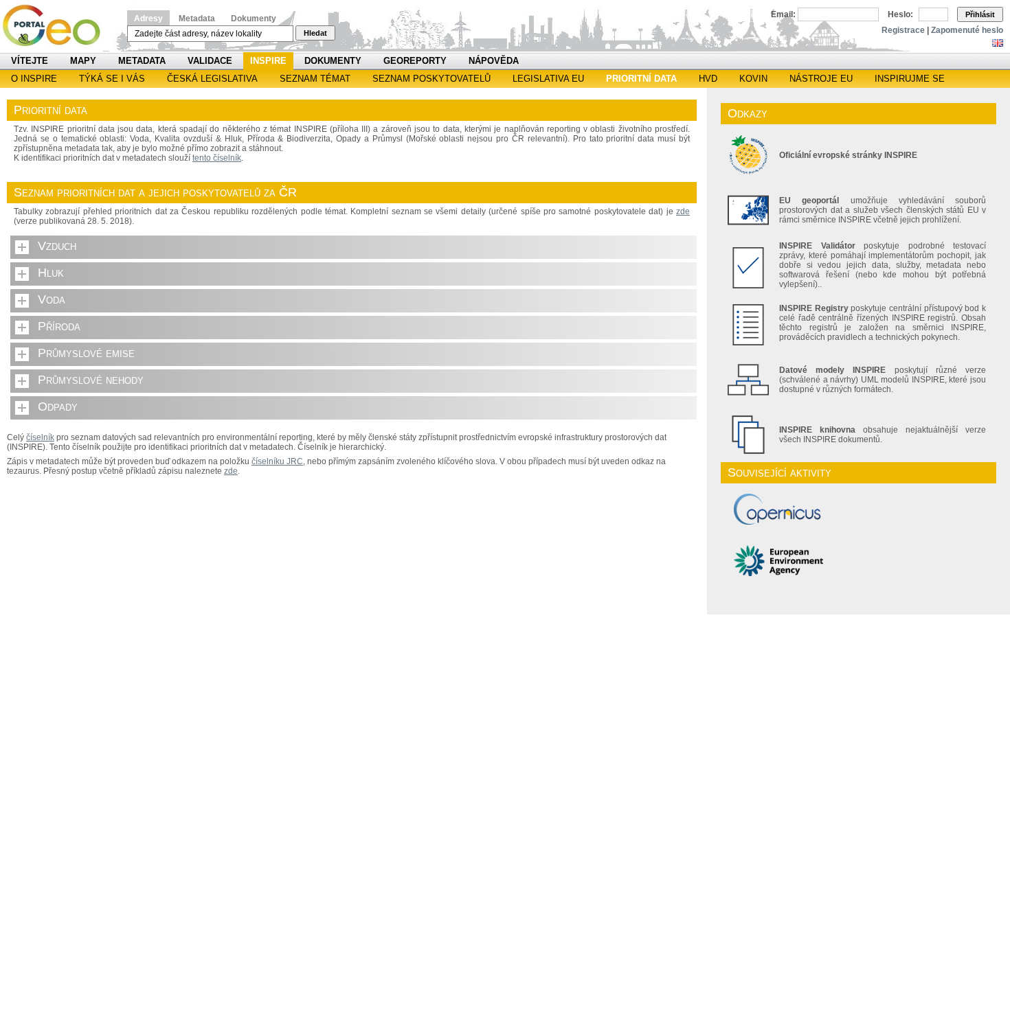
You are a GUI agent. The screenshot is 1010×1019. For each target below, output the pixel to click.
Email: (783, 14)
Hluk (51, 272)
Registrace (903, 30)
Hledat (315, 33)
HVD (708, 78)
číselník (40, 437)
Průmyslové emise (86, 353)
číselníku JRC (277, 461)
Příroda (59, 326)
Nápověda (494, 61)
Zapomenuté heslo (967, 30)
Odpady (58, 406)
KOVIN (753, 78)
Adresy (148, 18)
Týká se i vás (112, 78)
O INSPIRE (34, 78)
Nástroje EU (821, 78)
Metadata (197, 18)
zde (683, 211)
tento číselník (216, 158)
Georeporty (415, 61)
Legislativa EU (548, 78)
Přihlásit (980, 14)
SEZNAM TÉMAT (315, 78)
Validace (210, 61)
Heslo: (900, 14)
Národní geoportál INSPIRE (56, 25)
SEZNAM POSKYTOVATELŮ (431, 78)
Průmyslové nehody (91, 380)
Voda (51, 299)
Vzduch (57, 246)
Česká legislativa (212, 78)
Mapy (83, 61)
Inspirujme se (910, 78)
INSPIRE (268, 61)
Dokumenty (253, 18)
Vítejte (29, 61)
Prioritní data (641, 78)
